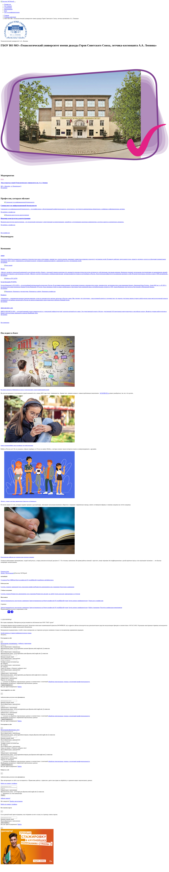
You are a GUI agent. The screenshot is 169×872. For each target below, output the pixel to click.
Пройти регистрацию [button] (16, 801)
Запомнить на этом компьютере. (12, 793)
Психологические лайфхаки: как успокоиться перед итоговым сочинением (17, 557)
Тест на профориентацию (12, 12)
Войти (3, 795)
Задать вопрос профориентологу (78, 600)
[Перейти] (39, 386)
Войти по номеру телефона (9, 783)
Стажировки (8, 7)
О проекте (4, 580)
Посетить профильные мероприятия (111, 607)
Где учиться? (8, 6)
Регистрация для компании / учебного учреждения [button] (16, 643)
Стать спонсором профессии (26, 587)
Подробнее (4, 262)
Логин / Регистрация (7, 573)
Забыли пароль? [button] (5, 798)
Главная (6, 15)
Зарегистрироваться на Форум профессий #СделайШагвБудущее (48, 600)
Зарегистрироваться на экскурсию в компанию (15, 600)
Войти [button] (20, 686)
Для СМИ (10, 580)
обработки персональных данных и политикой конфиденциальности (69, 681)
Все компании (5, 322)
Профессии (7, 4)
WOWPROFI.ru (104, 393)
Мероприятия (8, 9)
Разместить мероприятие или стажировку (47, 587)
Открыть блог (5, 571)
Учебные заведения (10, 17)
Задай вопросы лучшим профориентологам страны (16, 633)
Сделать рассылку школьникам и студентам (67, 594)
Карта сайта (44, 580)
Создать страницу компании (9, 587)
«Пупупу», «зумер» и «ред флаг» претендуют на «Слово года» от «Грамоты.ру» (18, 501)
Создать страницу (6, 594)
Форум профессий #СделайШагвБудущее (28, 580)
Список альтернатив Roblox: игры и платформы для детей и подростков (17, 445)
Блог (5, 11)
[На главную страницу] (7, 1)
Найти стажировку (94, 607)
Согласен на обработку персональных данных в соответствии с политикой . (46, 681)
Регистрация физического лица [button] (10, 730)
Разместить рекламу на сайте (45, 594)
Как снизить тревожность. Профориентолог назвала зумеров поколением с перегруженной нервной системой (25, 389)
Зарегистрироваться (6, 685)
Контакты (51, 580)
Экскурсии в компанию (67, 587)
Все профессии (5, 233)
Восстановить (5, 822)
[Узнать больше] (8, 265)
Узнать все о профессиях (96, 600)
